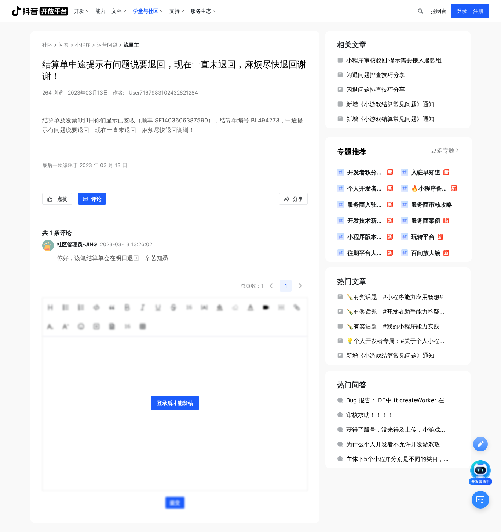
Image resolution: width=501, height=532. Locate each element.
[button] (271, 286)
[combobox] (420, 11)
